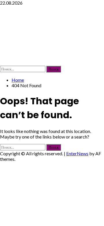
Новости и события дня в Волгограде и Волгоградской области (50, 35)
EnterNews (77, 153)
